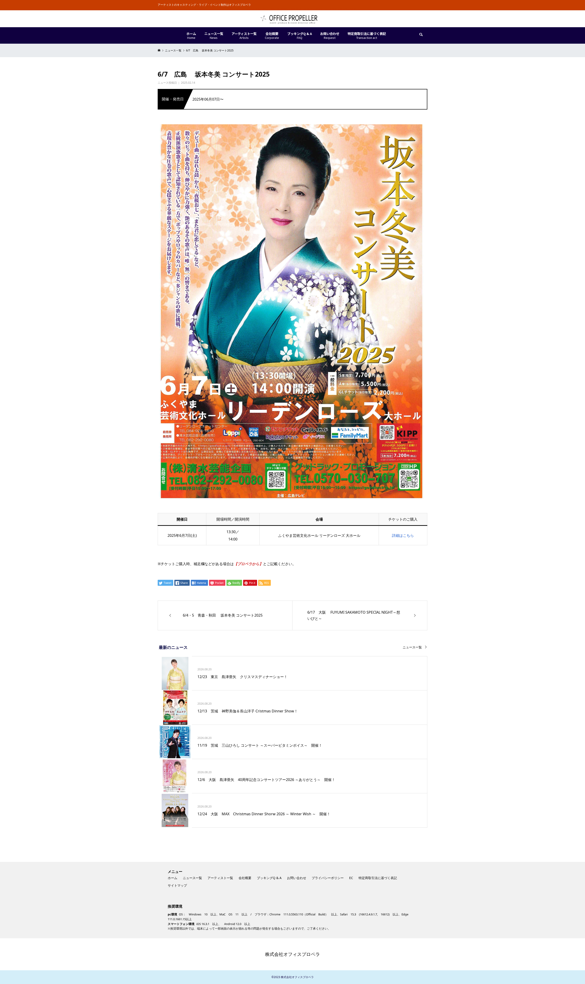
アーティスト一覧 (220, 878)
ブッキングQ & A (269, 878)
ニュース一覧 (412, 647)
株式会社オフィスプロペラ (292, 954)
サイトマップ (177, 885)
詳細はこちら (403, 535)
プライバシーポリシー (328, 878)
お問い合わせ (296, 878)
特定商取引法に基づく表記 (378, 878)
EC (351, 878)
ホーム (172, 878)
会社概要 (245, 878)
